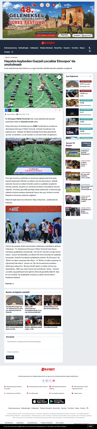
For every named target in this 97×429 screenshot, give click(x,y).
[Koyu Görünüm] (89, 48)
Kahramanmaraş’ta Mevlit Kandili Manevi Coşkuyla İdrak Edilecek (86, 114)
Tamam (90, 426)
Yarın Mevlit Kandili (50, 327)
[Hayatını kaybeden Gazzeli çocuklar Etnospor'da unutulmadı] (33, 91)
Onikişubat (34, 48)
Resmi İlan (58, 48)
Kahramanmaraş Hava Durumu (38, 386)
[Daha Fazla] (17, 110)
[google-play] (57, 401)
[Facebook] (43, 380)
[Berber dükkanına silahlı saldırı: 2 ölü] (33, 321)
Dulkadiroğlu (23, 48)
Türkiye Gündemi (46, 48)
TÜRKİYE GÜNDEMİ (46, 423)
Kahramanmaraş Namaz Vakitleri (57, 387)
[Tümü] (90, 76)
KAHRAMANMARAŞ (86, 100)
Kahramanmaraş (10, 48)
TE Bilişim (85, 423)
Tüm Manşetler (33, 393)
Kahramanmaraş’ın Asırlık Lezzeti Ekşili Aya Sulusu (86, 104)
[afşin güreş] (48, 20)
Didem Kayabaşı (11, 114)
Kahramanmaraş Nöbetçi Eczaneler (13, 387)
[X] (46, 380)
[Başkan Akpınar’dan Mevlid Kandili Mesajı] (52, 300)
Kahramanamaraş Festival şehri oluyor (86, 132)
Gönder (10, 357)
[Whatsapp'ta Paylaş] (13, 110)
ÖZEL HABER (60, 423)
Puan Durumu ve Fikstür (13, 393)
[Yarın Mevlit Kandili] (52, 321)
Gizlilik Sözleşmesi (73, 426)
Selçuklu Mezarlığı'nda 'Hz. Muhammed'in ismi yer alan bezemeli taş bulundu (85, 85)
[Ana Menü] (90, 51)
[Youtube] (53, 380)
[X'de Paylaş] (9, 110)
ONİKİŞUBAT (20, 423)
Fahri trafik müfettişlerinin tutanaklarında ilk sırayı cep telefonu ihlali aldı (85, 95)
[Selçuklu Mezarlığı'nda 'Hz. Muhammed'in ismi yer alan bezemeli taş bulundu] (14, 300)
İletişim (7, 52)
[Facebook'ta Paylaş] (6, 110)
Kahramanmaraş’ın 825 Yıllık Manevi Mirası (86, 123)
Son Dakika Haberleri (57, 393)
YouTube (75, 48)
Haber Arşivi (78, 393)
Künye (82, 48)
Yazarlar (66, 48)
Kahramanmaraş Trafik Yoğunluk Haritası (80, 387)
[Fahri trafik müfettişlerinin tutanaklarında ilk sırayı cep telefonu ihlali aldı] (33, 300)
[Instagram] (50, 380)
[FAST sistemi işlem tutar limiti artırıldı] (14, 321)
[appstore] (40, 401)
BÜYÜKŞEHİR (9, 423)
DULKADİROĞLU (32, 423)
